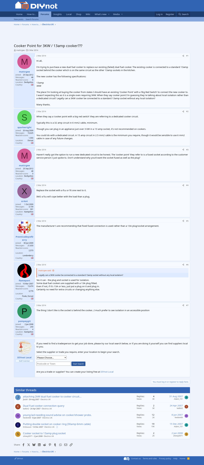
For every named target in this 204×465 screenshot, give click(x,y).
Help (175, 458)
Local (69, 14)
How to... (31, 14)
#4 (187, 185)
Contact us (136, 458)
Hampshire (28, 211)
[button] (109, 14)
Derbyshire (28, 82)
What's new (100, 14)
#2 (187, 111)
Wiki (88, 14)
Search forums (32, 19)
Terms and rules (150, 458)
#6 (187, 264)
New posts (18, 19)
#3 (187, 149)
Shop (78, 14)
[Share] (183, 56)
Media (116, 14)
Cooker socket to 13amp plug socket (44, 433)
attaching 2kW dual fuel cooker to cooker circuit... (52, 396)
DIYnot (19, 458)
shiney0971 (28, 436)
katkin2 (26, 408)
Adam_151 (178, 399)
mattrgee (20, 50)
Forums (45, 14)
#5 (187, 221)
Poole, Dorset (27, 296)
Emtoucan (27, 427)
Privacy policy (165, 458)
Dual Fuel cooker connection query (43, 405)
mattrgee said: (44, 270)
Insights (57, 14)
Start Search (78, 363)
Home (19, 14)
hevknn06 (27, 417)
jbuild (25, 399)
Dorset (30, 140)
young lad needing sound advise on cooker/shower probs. (57, 415)
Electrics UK (45, 399)
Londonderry (28, 255)
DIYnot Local (107, 371)
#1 (187, 55)
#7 (187, 305)
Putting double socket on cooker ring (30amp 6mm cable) (57, 424)
